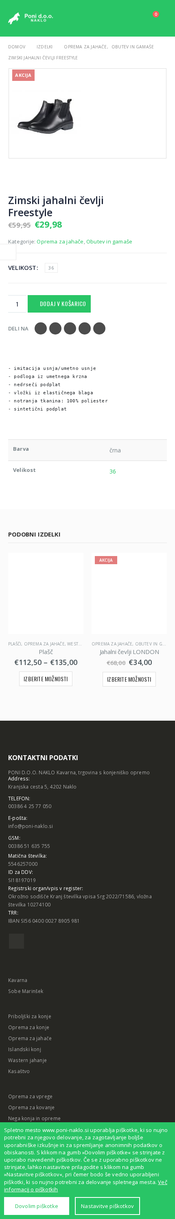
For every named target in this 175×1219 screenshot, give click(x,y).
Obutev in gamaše (109, 241)
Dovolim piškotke (36, 1206)
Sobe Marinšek (26, 991)
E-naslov (99, 328)
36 (50, 268)
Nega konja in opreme (34, 1118)
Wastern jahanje (27, 1060)
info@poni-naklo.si (30, 826)
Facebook (41, 328)
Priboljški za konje (29, 1016)
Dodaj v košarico (63, 303)
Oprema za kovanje (31, 1107)
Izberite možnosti (46, 678)
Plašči (14, 644)
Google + (85, 328)
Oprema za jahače (60, 241)
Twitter (55, 328)
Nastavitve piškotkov (107, 1206)
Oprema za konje (28, 1027)
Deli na (18, 328)
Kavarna (17, 980)
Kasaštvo (19, 1071)
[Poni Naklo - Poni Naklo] (30, 18)
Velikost (22, 267)
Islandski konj (24, 1049)
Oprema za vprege (30, 1096)
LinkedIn (70, 328)
